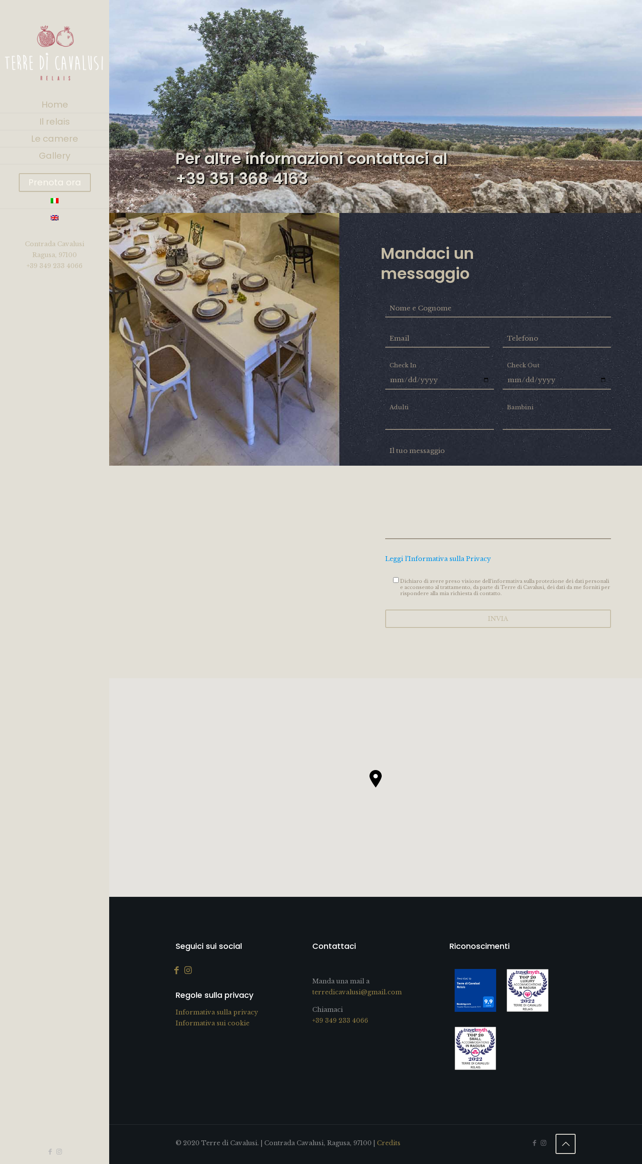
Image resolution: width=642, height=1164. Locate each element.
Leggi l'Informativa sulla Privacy (438, 559)
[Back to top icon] (566, 1144)
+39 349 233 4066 (55, 266)
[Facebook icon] (50, 1151)
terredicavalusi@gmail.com (357, 992)
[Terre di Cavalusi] (54, 48)
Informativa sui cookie (212, 1023)
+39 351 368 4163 (242, 178)
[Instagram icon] (59, 1151)
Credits (388, 1143)
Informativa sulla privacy (217, 1012)
